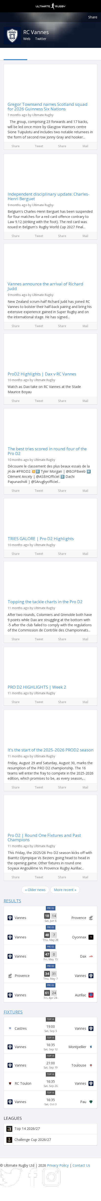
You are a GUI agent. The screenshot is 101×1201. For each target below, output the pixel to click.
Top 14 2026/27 (26, 1128)
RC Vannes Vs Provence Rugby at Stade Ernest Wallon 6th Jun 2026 (50, 917)
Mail (85, 146)
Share (92, 17)
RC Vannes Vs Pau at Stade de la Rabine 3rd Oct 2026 (50, 1102)
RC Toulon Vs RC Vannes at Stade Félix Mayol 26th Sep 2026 (50, 1083)
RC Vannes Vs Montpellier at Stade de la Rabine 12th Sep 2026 (50, 1047)
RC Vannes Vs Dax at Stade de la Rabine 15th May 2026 (50, 956)
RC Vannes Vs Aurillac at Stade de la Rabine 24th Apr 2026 (50, 994)
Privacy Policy (58, 1165)
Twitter (40, 38)
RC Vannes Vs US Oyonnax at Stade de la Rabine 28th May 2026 (50, 937)
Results (12, 901)
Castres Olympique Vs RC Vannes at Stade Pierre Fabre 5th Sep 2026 (50, 1028)
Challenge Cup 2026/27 (32, 1139)
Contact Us (81, 1165)
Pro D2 (50, 908)
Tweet (39, 146)
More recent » (65, 889)
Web (26, 38)
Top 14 (50, 1019)
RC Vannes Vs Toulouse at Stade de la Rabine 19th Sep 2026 (50, 1065)
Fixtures (13, 1012)
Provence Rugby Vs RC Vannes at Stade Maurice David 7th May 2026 (50, 975)
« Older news (35, 889)
